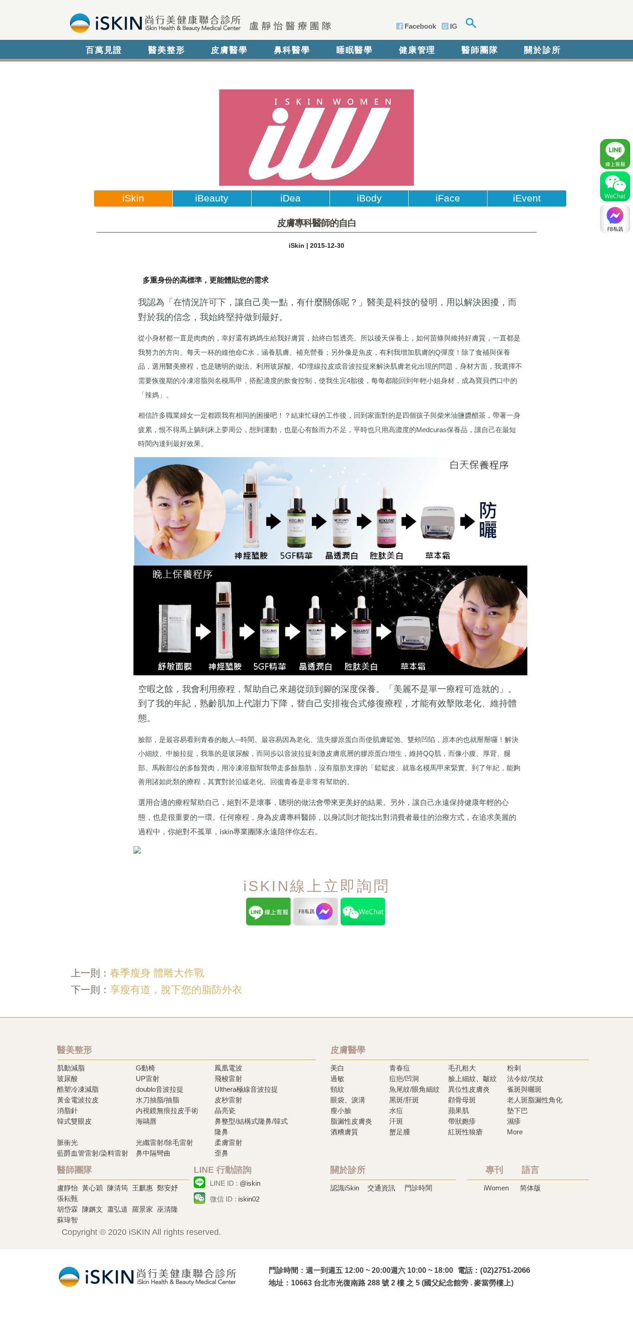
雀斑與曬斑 (524, 1089)
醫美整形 (166, 50)
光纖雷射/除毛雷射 (164, 1142)
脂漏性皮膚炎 (351, 1121)
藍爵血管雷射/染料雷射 (92, 1153)
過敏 (337, 1078)
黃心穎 (92, 1188)
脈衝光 (67, 1142)
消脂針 (67, 1110)
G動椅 (145, 1068)
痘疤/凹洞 (404, 1078)
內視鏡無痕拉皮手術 (167, 1110)
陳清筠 (117, 1188)
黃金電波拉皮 (78, 1100)
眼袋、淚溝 (347, 1100)
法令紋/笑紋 (525, 1078)
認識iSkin (344, 1188)
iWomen (496, 1188)
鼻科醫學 (292, 50)
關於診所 (542, 50)
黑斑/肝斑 (404, 1100)
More (515, 1132)
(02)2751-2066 (505, 1270)
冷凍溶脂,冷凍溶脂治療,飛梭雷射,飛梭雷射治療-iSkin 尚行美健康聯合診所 (147, 1275)
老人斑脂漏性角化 (535, 1100)
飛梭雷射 (228, 1078)
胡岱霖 (67, 1209)
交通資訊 (381, 1188)
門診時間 (418, 1188)
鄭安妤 (167, 1188)
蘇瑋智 (67, 1220)
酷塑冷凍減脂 (78, 1089)
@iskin (250, 1183)
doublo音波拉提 (160, 1089)
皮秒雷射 (228, 1100)
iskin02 (249, 1199)
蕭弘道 (117, 1209)
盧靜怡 (67, 1188)
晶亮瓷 (225, 1110)
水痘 (396, 1110)
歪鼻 (221, 1153)
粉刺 (514, 1068)
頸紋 (337, 1089)
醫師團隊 (480, 50)
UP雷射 (147, 1078)
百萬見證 (104, 50)
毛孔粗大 (462, 1068)
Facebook (420, 26)
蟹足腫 (399, 1132)
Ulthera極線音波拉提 (246, 1089)
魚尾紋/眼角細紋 (414, 1089)
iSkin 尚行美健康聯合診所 (197, 22)
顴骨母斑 (462, 1100)
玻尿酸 (67, 1078)
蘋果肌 (458, 1110)
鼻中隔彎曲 (153, 1153)
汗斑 (396, 1121)
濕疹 (514, 1121)
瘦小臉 (340, 1110)
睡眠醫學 (354, 50)
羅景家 (142, 1209)
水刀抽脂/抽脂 (157, 1100)
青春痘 (399, 1068)
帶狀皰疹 (462, 1121)
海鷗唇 (146, 1121)
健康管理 (417, 50)
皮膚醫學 (229, 50)
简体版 (530, 1188)
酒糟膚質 (344, 1132)
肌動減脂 (71, 1068)
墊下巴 (517, 1110)
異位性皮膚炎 (469, 1089)
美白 (337, 1068)
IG (453, 26)
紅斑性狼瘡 (465, 1132)
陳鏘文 (92, 1209)
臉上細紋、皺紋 (472, 1078)
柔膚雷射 (228, 1142)
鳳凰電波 (228, 1068)
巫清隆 (167, 1209)
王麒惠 (142, 1188)
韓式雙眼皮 (74, 1121)
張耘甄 (67, 1198)
